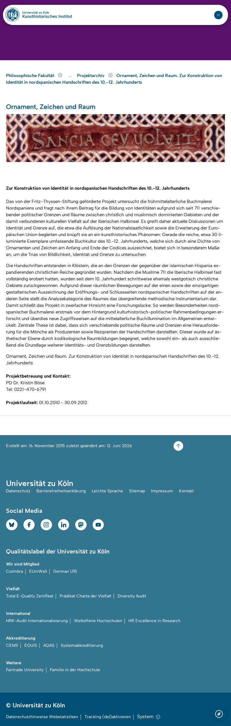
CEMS (12, 645)
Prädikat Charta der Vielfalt (85, 596)
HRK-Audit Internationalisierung (37, 620)
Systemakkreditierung (82, 645)
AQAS (48, 645)
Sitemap (137, 491)
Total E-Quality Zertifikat (29, 596)
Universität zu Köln (46, 12)
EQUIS (30, 645)
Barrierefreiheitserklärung (61, 491)
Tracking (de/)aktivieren (108, 716)
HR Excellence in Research (154, 620)
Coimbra (14, 571)
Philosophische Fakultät (30, 75)
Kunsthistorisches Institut (47, 16)
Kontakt (186, 491)
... (70, 75)
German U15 (65, 571)
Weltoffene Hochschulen (98, 620)
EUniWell (38, 571)
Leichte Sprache (107, 491)
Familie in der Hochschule (75, 669)
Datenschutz (18, 491)
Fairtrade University (25, 669)
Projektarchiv (91, 75)
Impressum (162, 491)
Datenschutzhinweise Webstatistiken (42, 716)
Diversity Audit (132, 596)
